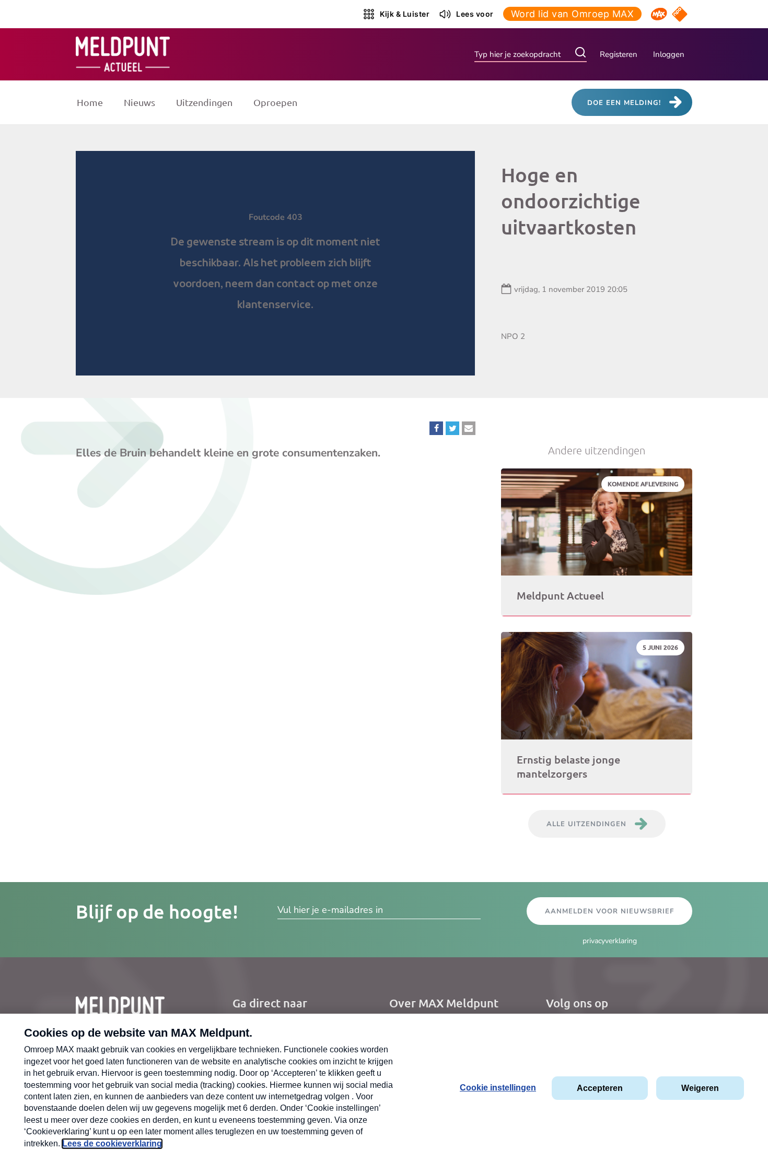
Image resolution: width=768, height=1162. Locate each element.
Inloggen (668, 54)
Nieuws (139, 102)
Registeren (618, 54)
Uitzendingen (204, 102)
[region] (275, 263)
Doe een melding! (624, 103)
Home (90, 102)
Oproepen (275, 102)
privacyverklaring (610, 941)
